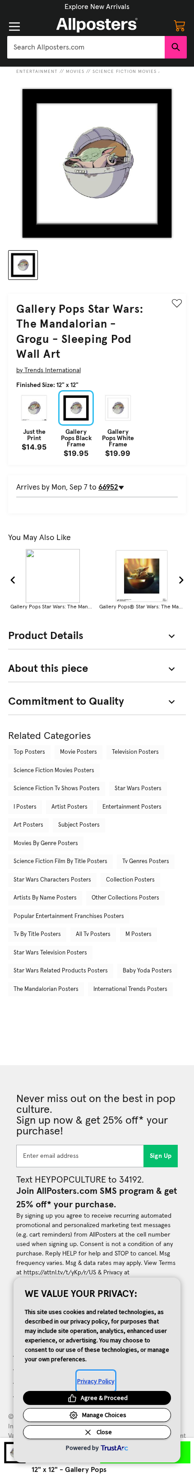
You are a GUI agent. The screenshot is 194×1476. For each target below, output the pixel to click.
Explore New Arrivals (97, 6)
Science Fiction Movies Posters (54, 771)
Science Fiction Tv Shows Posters (57, 789)
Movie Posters (78, 752)
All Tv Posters (93, 934)
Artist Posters (69, 807)
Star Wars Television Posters (50, 953)
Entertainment (37, 71)
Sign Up (161, 1156)
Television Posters (135, 752)
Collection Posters (130, 880)
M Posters (138, 934)
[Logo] (97, 25)
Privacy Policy (96, 1381)
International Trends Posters (130, 989)
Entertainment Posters (132, 807)
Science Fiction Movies (124, 71)
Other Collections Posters (125, 898)
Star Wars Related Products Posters (61, 971)
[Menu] (14, 26)
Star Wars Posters (138, 789)
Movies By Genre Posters (46, 843)
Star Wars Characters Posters (52, 880)
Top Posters (29, 752)
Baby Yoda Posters (147, 971)
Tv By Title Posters (37, 934)
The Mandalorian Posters (46, 989)
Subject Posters (79, 825)
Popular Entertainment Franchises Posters (69, 916)
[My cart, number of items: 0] (179, 25)
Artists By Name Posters (45, 898)
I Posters (25, 807)
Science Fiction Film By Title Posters (60, 861)
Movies (75, 71)
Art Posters (28, 825)
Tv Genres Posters (145, 861)
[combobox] (86, 47)
